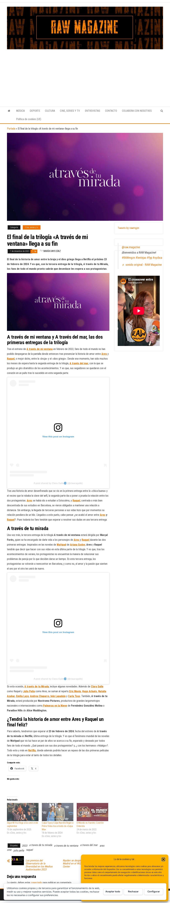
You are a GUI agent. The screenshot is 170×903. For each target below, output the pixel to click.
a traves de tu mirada (40, 845)
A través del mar (79, 363)
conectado (36, 882)
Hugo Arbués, (90, 691)
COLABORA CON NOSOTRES (137, 110)
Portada (11, 128)
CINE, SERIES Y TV (70, 110)
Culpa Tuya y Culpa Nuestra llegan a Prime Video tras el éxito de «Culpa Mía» (57, 826)
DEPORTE (35, 110)
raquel (29, 849)
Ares (29, 500)
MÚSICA (20, 110)
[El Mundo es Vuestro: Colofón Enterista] (92, 812)
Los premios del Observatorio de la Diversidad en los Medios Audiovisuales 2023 (39, 865)
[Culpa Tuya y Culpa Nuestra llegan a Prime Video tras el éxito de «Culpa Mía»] (57, 812)
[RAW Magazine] (9, 111)
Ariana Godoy (77, 544)
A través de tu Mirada (36, 686)
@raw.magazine (131, 247)
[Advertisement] (85, 74)
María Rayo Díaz (52, 251)
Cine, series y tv (31, 227)
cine (9, 849)
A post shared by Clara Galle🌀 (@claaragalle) (58, 483)
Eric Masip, (75, 691)
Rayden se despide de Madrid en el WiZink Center (74, 863)
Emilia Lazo (22, 696)
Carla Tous (74, 696)
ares (102, 845)
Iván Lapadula (58, 696)
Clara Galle (97, 686)
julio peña (18, 850)
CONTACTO (111, 110)
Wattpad (61, 544)
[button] (163, 859)
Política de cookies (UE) (28, 119)
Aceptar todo (112, 891)
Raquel (11, 358)
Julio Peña (29, 691)
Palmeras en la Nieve (54, 705)
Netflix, (32, 750)
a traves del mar (89, 845)
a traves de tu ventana (66, 845)
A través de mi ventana (40, 349)
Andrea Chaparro (39, 696)
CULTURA (50, 110)
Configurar (153, 891)
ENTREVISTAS (92, 110)
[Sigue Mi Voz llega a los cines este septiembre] (23, 812)
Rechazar (133, 891)
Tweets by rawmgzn (128, 228)
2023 (24, 845)
